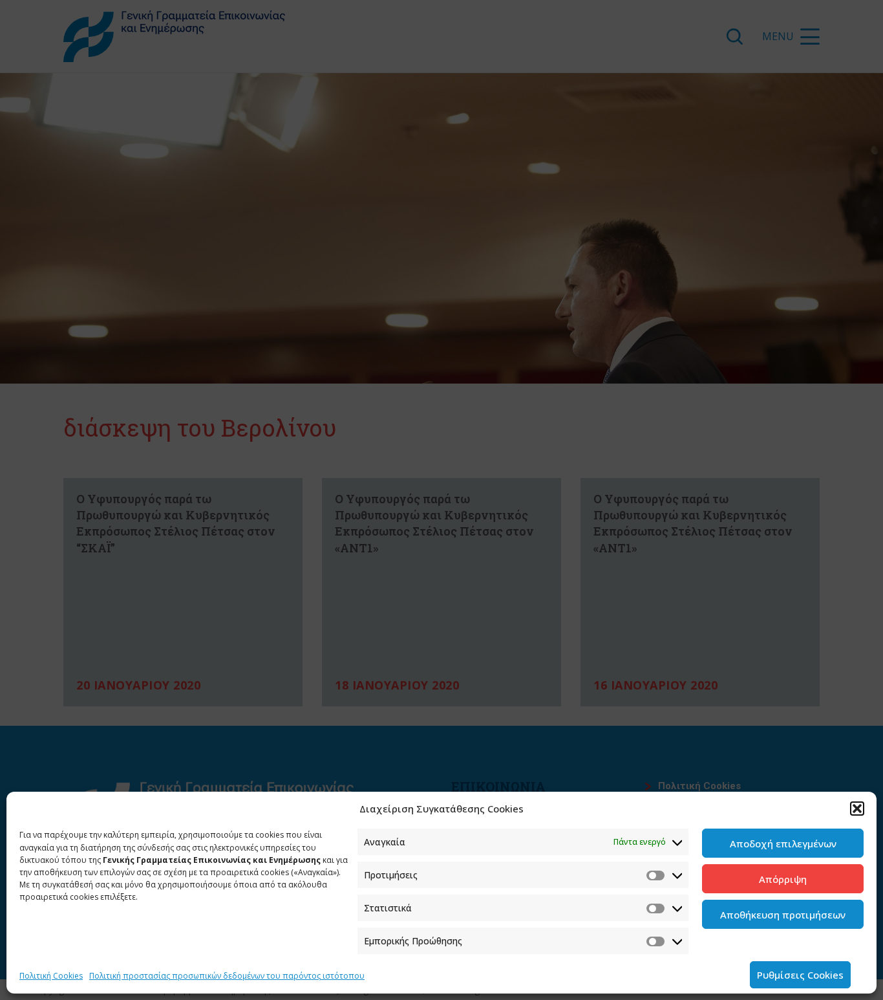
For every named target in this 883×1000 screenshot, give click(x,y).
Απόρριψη (783, 879)
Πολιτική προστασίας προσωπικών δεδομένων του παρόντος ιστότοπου (227, 975)
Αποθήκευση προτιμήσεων (783, 914)
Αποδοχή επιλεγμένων (783, 843)
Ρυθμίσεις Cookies (800, 974)
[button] (857, 808)
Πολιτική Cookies (51, 975)
